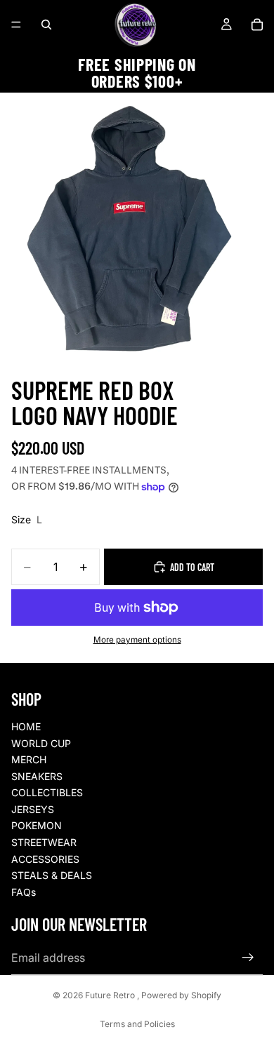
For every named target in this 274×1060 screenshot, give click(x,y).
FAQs (23, 892)
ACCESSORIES (45, 859)
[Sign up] (248, 957)
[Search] (46, 24)
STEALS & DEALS (51, 875)
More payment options (137, 640)
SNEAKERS (37, 776)
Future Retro (111, 995)
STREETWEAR (44, 842)
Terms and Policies (137, 1024)
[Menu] (16, 24)
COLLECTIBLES (47, 792)
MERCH (28, 759)
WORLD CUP (41, 743)
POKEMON (36, 825)
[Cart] (257, 24)
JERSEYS (32, 809)
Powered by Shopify (181, 995)
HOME (26, 726)
